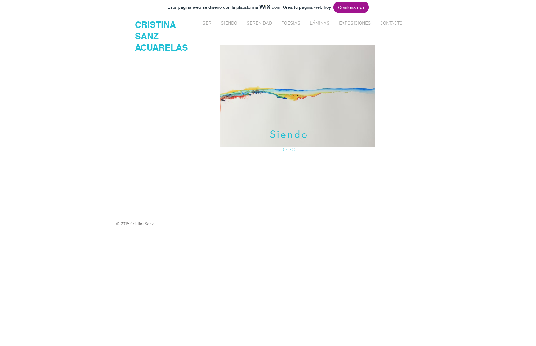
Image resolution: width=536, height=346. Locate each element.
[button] (297, 96)
